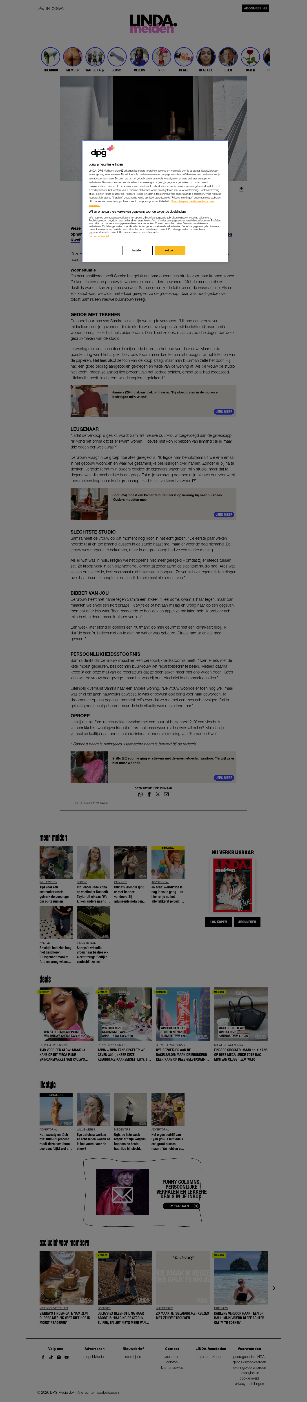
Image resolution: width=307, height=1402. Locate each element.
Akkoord (170, 250)
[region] (155, 201)
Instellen (137, 250)
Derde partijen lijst (99, 236)
